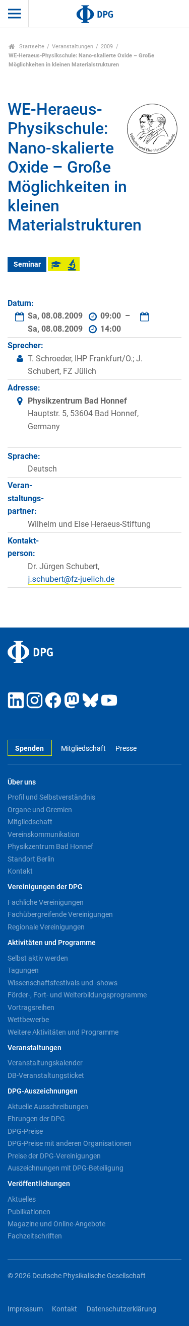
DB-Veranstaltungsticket (46, 1075)
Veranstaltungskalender (45, 1063)
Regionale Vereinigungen (46, 927)
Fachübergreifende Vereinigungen (60, 914)
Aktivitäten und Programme (52, 943)
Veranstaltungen (72, 46)
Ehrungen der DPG (36, 1119)
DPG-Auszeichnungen (43, 1091)
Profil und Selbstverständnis (51, 797)
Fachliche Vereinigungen (46, 902)
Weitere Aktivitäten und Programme (63, 1032)
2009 (107, 46)
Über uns (22, 782)
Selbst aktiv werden (38, 958)
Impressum (25, 1309)
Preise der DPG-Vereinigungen (54, 1156)
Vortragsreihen (31, 1007)
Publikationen (29, 1212)
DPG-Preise (25, 1131)
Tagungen (23, 970)
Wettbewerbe (28, 1020)
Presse (125, 748)
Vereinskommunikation (44, 834)
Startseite (31, 46)
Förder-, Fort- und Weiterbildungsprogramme (77, 995)
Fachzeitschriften (35, 1236)
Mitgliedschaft (83, 748)
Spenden (29, 748)
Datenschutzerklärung (121, 1309)
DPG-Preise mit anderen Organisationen (70, 1143)
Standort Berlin (31, 859)
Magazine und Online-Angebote (56, 1224)
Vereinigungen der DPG (45, 887)
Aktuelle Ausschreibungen (48, 1107)
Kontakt (20, 871)
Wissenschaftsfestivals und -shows (62, 983)
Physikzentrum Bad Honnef (50, 846)
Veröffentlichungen (39, 1184)
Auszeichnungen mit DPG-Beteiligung (65, 1168)
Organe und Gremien (40, 810)
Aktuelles (22, 1199)
